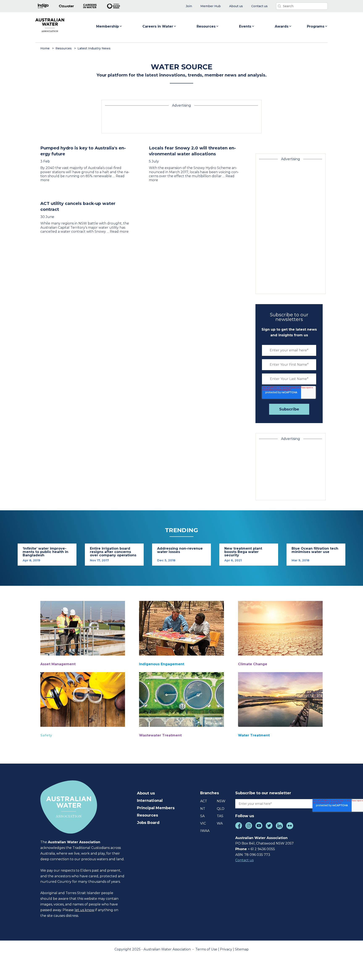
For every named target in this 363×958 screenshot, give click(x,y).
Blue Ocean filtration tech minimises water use (315, 550)
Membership (107, 26)
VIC (203, 823)
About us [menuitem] (146, 793)
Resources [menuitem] (147, 815)
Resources (206, 26)
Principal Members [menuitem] (156, 808)
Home (45, 48)
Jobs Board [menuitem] (148, 822)
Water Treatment (254, 735)
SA (202, 816)
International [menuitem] (150, 800)
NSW (221, 801)
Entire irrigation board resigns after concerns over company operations (113, 551)
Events (245, 26)
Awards (281, 26)
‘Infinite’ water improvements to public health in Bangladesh (45, 551)
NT (202, 809)
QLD (220, 809)
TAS (220, 816)
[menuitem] (189, 6)
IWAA (204, 831)
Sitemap (242, 949)
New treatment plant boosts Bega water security (243, 551)
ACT (203, 801)
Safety (46, 735)
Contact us (244, 860)
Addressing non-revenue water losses (180, 550)
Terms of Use (206, 949)
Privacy (226, 949)
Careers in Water (157, 26)
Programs (315, 26)
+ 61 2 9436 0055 (261, 849)
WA (220, 823)
